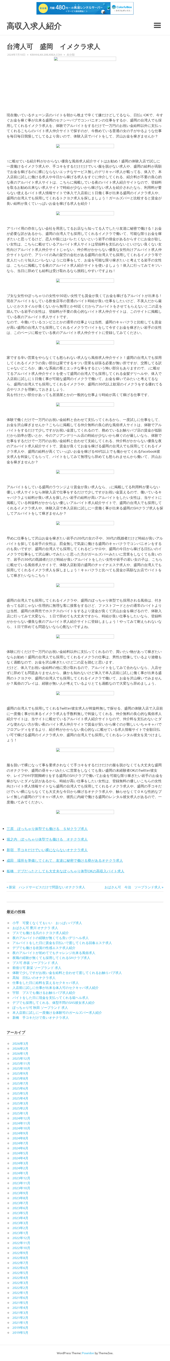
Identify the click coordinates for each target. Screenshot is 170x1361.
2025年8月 (20, 1078)
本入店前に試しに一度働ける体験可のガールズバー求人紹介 (57, 1012)
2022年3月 (20, 1282)
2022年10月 (21, 1248)
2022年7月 (20, 1262)
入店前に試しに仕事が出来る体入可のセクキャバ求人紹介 (55, 987)
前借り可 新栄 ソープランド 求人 (36, 967)
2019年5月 (20, 1332)
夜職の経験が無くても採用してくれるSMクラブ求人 (51, 957)
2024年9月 (20, 1133)
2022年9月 (20, 1253)
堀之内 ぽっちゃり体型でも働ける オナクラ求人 (47, 839)
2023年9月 (20, 1193)
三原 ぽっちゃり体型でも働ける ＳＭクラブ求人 (47, 828)
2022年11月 (21, 1243)
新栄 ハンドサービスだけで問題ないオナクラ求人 (47, 887)
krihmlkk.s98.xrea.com (46, 54)
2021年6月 (20, 1297)
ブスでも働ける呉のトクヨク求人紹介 (40, 933)
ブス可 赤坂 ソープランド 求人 (35, 962)
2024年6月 (20, 1148)
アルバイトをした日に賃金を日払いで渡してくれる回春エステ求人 (62, 942)
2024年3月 (20, 1163)
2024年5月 (20, 1153)
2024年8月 (20, 1138)
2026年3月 (20, 1043)
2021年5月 (20, 1302)
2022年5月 (20, 1272)
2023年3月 (20, 1223)
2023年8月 (20, 1198)
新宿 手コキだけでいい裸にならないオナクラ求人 (47, 849)
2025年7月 (20, 1083)
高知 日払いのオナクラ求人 (34, 977)
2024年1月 (20, 1173)
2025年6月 (20, 1088)
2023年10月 (21, 1188)
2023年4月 (20, 1218)
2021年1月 (20, 1322)
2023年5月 (20, 1213)
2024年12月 (21, 1118)
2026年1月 (20, 1053)
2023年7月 (20, 1203)
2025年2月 (20, 1108)
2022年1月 (20, 1292)
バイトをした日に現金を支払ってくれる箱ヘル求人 (50, 997)
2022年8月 (20, 1258)
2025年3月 (20, 1103)
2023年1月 (20, 1233)
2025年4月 (20, 1098)
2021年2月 (20, 1317)
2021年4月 (20, 1307)
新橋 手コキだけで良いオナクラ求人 (40, 1017)
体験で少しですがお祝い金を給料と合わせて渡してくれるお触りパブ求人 (67, 972)
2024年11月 (21, 1123)
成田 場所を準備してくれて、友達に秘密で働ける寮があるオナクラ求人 (65, 860)
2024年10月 (21, 1128)
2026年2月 (20, 1048)
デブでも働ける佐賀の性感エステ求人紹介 (43, 947)
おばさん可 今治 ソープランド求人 (132, 887)
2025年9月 (20, 1073)
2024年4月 (20, 1158)
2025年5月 (20, 1093)
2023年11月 (21, 1183)
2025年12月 (21, 1058)
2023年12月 (21, 1178)
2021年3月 (20, 1312)
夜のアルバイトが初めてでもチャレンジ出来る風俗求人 (53, 952)
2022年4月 (20, 1277)
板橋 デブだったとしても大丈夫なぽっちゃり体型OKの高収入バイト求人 (65, 871)
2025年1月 (20, 1113)
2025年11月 (21, 1063)
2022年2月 (20, 1287)
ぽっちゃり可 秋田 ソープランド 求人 (40, 1007)
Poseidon (88, 1353)
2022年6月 (20, 1267)
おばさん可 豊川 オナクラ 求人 (35, 928)
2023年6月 (20, 1208)
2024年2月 (20, 1168)
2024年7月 (20, 1143)
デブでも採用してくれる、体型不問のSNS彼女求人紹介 (53, 1002)
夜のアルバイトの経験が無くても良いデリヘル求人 (50, 938)
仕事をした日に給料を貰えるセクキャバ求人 (45, 982)
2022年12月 (21, 1238)
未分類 (71, 54)
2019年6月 (20, 1327)
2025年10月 (21, 1068)
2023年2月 (20, 1228)
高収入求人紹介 (34, 26)
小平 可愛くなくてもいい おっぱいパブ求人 (47, 923)
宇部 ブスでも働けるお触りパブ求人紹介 (43, 992)
